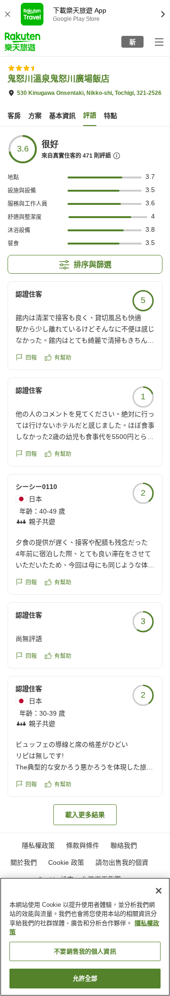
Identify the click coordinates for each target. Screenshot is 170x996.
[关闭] (158, 890)
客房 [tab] (14, 115)
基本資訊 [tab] (62, 115)
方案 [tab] (35, 115)
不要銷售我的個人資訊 (85, 951)
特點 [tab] (110, 115)
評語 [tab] (89, 115)
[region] (85, 937)
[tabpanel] (85, 480)
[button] (22, 41)
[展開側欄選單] (158, 41)
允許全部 (85, 978)
